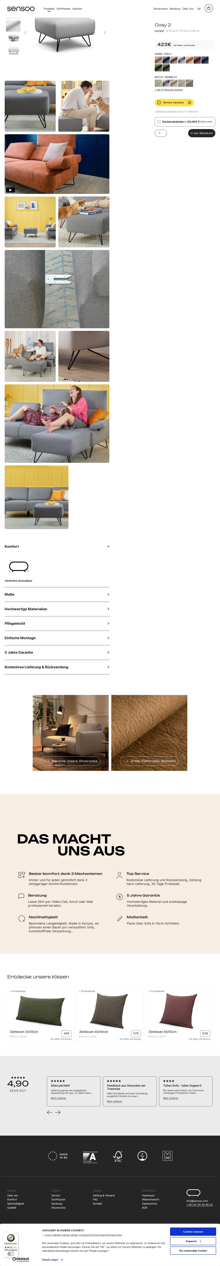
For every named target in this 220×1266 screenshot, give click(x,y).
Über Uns (187, 8)
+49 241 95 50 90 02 (200, 1204)
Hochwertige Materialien (26, 609)
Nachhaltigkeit (15, 1203)
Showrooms (160, 8)
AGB (144, 1207)
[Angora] (158, 60)
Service (55, 1195)
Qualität (11, 1207)
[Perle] (181, 60)
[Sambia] (189, 83)
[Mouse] (173, 60)
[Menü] (16, 1234)
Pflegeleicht (15, 624)
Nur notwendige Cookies (193, 1250)
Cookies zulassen (193, 1231)
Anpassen (191, 1241)
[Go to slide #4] (13, 52)
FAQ (95, 1199)
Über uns (12, 1195)
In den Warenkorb (202, 133)
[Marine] (205, 60)
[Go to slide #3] (13, 39)
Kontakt (97, 1203)
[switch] (11, 1254)
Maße (9, 594)
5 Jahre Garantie (19, 652)
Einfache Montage (20, 638)
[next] (58, 1112)
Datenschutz (149, 1203)
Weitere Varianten (176, 102)
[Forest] (158, 67)
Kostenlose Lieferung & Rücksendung (36, 667)
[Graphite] (166, 60)
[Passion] (197, 60)
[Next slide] (104, 32)
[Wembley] (166, 83)
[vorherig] (50, 1112)
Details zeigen (50, 1259)
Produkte (49, 8)
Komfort (77, 8)
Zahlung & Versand (104, 1195)
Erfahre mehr (206, 121)
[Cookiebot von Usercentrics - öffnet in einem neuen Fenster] (21, 1259)
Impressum (148, 1195)
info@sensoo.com (197, 1200)
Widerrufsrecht (150, 1199)
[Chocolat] (166, 67)
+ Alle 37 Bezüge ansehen (169, 90)
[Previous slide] (25, 32)
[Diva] (173, 83)
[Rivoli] (181, 83)
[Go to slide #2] (13, 26)
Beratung (175, 8)
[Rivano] (158, 83)
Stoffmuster (64, 8)
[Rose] (189, 60)
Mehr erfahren (58, 1098)
